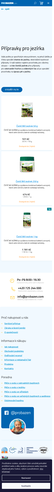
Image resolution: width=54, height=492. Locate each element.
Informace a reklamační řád (17, 359)
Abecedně (6, 83)
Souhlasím (26, 485)
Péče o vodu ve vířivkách (16, 391)
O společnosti (11, 332)
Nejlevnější (20, 78)
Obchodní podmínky (14, 351)
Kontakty (9, 368)
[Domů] (5, 9)
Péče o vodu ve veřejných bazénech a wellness (27, 396)
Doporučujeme (8, 78)
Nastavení (26, 477)
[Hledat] (35, 3)
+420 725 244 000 (29, 288)
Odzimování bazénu (14, 400)
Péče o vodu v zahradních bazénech (21, 383)
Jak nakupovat (11, 346)
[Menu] (48, 3)
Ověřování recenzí (13, 355)
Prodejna (8, 364)
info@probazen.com (30, 296)
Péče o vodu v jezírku (14, 387)
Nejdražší (30, 78)
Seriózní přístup (12, 323)
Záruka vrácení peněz (14, 328)
